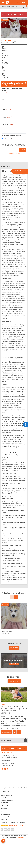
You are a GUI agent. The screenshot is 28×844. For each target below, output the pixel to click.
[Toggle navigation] (3, 2)
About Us (3, 798)
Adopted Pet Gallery (7, 800)
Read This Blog (6, 732)
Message (7, 124)
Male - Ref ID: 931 (7, 631)
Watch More (14, 648)
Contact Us (4, 803)
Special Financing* (6, 795)
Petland (4, 704)
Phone (7, 117)
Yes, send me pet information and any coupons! (13, 139)
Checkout (4, 819)
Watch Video (14, 664)
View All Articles (14, 681)
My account (4, 812)
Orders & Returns (6, 817)
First (3, 99)
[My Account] (23, 7)
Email (6, 110)
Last (3, 106)
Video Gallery (5, 805)
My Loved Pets (5, 814)
